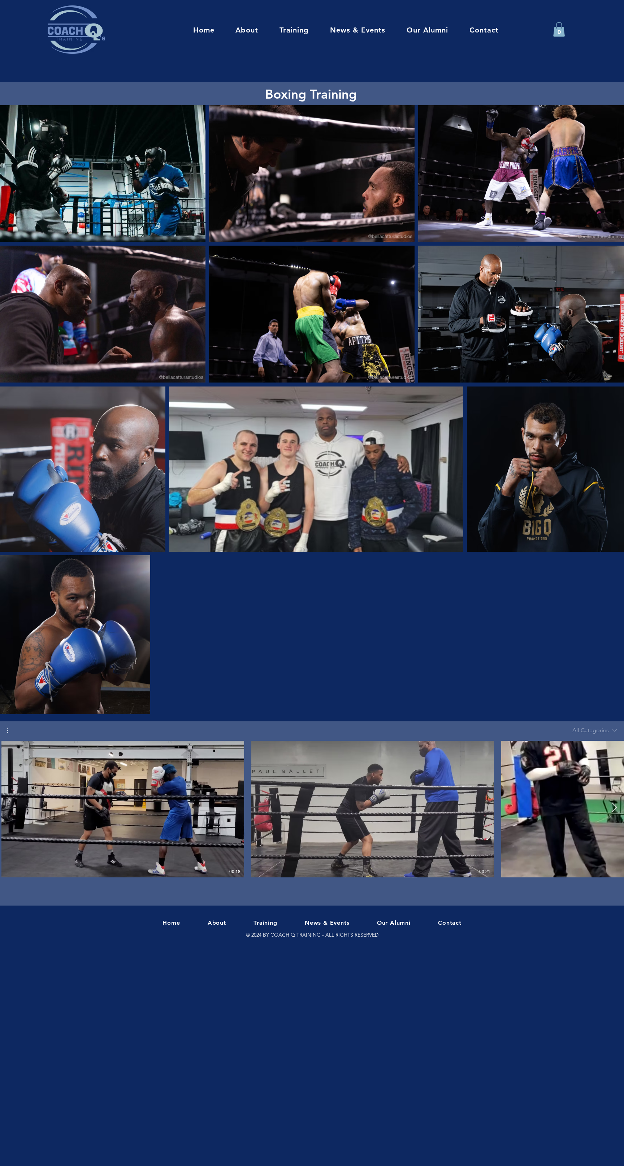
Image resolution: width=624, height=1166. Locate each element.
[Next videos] (614, 807)
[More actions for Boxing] (11, 730)
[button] (559, 29)
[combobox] (594, 730)
